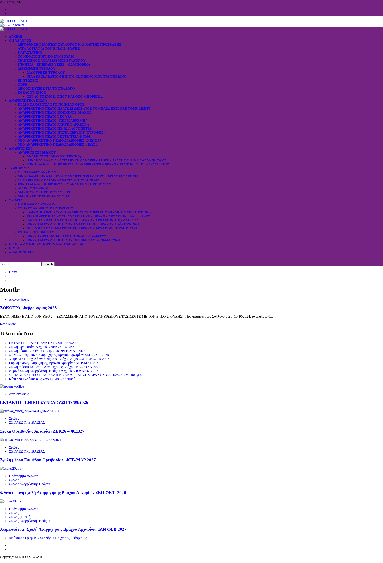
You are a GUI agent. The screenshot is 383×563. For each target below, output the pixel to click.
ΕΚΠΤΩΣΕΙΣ (28, 80)
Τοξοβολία (19, 168)
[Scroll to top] (1, 561)
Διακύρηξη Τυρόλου (46, 72)
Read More (8, 324)
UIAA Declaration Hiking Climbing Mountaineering (77, 76)
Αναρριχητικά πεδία (28, 100)
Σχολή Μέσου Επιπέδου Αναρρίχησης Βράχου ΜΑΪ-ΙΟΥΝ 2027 (83, 224)
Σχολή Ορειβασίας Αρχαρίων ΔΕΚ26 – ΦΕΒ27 (66, 236)
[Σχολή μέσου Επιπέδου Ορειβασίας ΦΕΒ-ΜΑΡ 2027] (30, 440)
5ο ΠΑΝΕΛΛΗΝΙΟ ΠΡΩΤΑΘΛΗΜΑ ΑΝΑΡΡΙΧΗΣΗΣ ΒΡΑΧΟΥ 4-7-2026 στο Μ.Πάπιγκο (75, 375)
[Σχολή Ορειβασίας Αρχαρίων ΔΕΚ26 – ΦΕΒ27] (30, 411)
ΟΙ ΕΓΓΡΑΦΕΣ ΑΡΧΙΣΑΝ (37, 172)
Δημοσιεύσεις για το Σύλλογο (46, 88)
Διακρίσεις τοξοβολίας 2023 (44, 192)
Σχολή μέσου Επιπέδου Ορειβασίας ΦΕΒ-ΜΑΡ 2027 (73, 240)
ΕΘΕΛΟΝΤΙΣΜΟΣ (32, 92)
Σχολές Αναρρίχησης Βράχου (45, 208)
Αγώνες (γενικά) (33, 188)
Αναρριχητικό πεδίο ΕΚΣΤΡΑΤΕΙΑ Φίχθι (54, 136)
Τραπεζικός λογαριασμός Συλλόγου (52, 60)
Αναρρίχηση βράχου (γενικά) (54, 156)
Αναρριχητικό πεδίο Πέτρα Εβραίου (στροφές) (61, 132)
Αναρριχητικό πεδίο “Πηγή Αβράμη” (52, 120)
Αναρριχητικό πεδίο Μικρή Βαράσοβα (53, 124)
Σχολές (16, 200)
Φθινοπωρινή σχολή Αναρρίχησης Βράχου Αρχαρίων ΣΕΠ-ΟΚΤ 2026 (89, 212)
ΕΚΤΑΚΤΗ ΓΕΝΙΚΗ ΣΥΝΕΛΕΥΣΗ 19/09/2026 (44, 343)
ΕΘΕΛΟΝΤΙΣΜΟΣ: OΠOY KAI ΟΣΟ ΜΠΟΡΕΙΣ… (65, 96)
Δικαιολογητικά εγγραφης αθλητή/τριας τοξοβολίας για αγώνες (78, 176)
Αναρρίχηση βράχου (37, 152)
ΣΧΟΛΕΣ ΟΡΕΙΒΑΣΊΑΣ (36, 232)
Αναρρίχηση (20, 148)
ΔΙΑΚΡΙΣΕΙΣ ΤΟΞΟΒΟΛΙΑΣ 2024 (43, 196)
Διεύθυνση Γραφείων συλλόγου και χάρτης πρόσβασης (69, 44)
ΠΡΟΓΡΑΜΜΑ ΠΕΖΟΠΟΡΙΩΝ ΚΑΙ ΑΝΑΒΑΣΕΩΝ (47, 244)
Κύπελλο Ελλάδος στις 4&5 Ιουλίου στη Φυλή (42, 379)
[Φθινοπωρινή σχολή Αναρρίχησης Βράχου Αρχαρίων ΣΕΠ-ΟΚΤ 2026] (10, 468)
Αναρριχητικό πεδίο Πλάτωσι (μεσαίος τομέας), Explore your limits (84, 108)
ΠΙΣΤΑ (14, 248)
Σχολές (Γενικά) (20, 517)
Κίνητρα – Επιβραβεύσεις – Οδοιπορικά (54, 64)
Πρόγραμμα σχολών (23, 476)
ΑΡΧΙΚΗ (15, 36)
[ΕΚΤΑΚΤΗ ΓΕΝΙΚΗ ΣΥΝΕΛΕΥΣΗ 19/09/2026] (12, 386)
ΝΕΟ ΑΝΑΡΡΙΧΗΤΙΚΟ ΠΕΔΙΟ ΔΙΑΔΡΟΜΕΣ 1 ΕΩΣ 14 (59, 144)
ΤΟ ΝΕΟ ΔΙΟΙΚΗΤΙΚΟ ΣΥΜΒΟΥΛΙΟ (46, 56)
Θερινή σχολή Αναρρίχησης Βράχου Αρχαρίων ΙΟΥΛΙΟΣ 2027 (82, 228)
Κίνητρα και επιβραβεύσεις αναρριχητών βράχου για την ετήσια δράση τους (98, 164)
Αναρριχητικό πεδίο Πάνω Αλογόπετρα (55, 128)
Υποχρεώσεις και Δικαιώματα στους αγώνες (59, 180)
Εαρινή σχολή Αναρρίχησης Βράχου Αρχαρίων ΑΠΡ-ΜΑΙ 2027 (82, 220)
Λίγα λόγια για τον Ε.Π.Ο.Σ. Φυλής (49, 48)
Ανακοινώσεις (22, 252)
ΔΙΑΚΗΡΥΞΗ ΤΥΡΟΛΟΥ (36, 68)
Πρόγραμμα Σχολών (36, 204)
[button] (1, 260)
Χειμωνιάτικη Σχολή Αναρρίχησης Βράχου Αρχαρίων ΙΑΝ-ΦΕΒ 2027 (89, 216)
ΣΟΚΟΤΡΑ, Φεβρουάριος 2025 (28, 307)
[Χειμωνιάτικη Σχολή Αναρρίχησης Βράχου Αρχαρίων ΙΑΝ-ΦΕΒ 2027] (10, 501)
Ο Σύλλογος (20, 40)
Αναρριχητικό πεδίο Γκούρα (45, 116)
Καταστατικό (30, 52)
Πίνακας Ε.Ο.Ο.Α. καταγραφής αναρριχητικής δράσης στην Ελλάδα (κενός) (96, 160)
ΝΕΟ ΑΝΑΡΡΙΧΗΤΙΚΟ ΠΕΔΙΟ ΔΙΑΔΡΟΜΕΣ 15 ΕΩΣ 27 (59, 140)
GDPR (22, 84)
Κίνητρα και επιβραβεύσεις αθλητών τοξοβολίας (64, 184)
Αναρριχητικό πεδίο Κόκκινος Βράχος (55, 112)
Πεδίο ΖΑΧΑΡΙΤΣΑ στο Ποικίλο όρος (51, 104)
